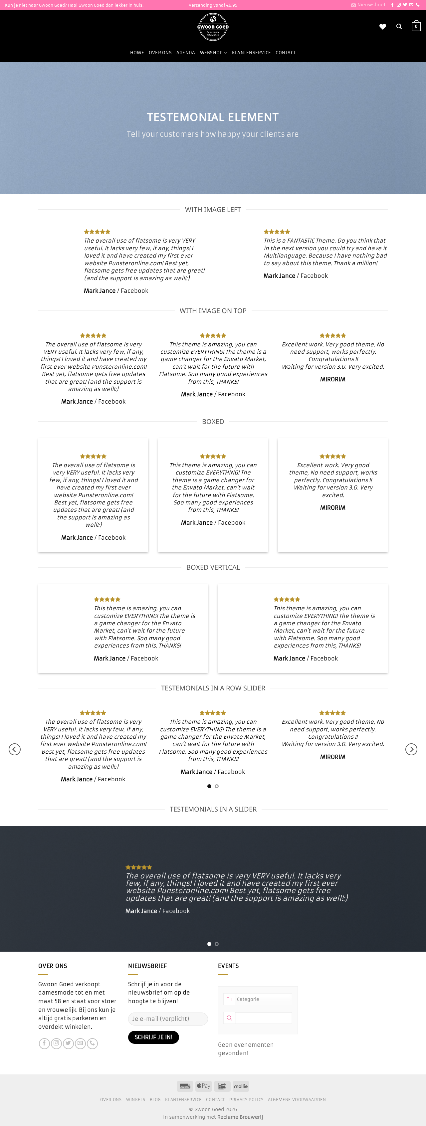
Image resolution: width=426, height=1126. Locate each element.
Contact (286, 53)
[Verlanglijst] (382, 26)
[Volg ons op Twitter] (405, 5)
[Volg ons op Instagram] (399, 5)
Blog (155, 1099)
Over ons (160, 53)
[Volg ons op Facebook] (392, 5)
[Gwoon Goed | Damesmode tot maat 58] (213, 27)
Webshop (211, 53)
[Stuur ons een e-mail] (411, 5)
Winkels (135, 1099)
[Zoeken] (399, 26)
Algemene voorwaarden (297, 1099)
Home (137, 53)
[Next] (411, 749)
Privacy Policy (246, 1099)
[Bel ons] (418, 5)
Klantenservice (251, 53)
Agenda (185, 53)
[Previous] (15, 749)
